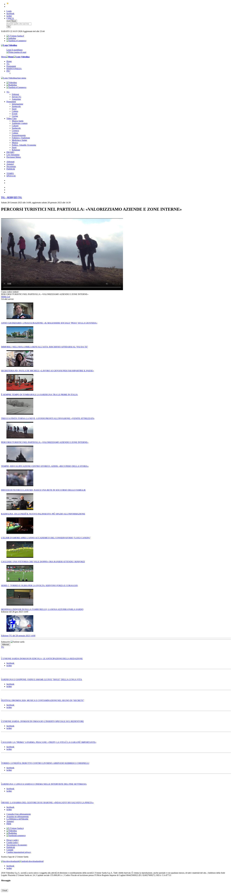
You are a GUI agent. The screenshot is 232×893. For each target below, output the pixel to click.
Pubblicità (10, 169)
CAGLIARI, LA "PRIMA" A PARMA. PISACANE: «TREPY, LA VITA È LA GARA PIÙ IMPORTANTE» (48, 742)
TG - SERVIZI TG (11, 197)
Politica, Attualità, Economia (24, 145)
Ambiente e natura (19, 123)
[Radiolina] (11, 38)
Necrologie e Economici (16, 845)
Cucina (15, 116)
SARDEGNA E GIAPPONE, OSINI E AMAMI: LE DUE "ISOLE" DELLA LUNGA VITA (41, 679)
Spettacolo (16, 106)
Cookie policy (12, 842)
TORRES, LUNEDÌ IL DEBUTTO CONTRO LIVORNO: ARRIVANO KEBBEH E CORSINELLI (45, 763)
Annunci (10, 164)
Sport (14, 109)
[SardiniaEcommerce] (16, 835)
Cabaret (15, 126)
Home (9, 61)
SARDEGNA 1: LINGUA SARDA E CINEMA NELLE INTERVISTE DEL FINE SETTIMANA (44, 784)
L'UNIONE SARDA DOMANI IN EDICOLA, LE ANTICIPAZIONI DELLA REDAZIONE (42, 658)
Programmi (11, 66)
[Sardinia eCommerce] (16, 41)
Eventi (14, 113)
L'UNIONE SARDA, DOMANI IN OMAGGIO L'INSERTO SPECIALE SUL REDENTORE (42, 721)
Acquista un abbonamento (17, 816)
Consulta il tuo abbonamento (18, 814)
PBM (8, 824)
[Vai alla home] (10, 57)
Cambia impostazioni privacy (18, 852)
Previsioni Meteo (13, 157)
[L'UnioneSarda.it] (15, 828)
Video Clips (11, 118)
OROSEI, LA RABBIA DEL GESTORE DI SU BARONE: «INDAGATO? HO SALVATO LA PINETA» (47, 802)
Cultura (15, 111)
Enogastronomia (19, 135)
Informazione (17, 104)
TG (7, 64)
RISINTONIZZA (14, 68)
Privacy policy (12, 840)
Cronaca (15, 130)
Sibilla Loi (5, 297)
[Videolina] (9, 45)
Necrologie (11, 166)
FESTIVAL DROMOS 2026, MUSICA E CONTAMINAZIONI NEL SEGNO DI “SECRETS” (42, 700)
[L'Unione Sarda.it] (15, 36)
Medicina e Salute (19, 140)
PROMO (10, 152)
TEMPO (10, 173)
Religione (16, 150)
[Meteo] (7, 4)
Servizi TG (16, 97)
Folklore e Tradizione (21, 138)
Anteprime (16, 99)
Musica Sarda (17, 121)
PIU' (8, 71)
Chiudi (4, 891)
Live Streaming (12, 155)
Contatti (9, 850)
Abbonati (10, 161)
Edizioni (15, 94)
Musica (15, 142)
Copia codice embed (9, 292)
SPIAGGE (11, 176)
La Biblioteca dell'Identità (17, 819)
